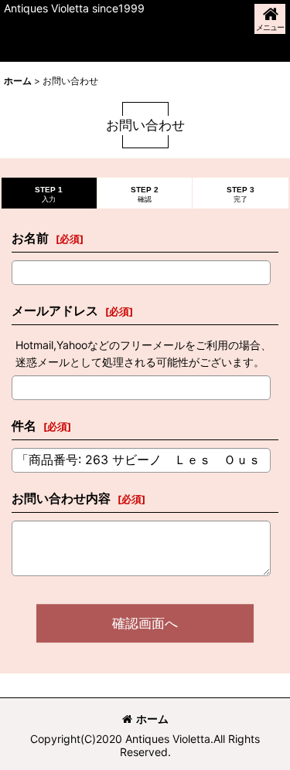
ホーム (152, 718)
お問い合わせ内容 (61, 498)
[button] (269, 19)
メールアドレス (55, 310)
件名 (24, 425)
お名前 (30, 238)
